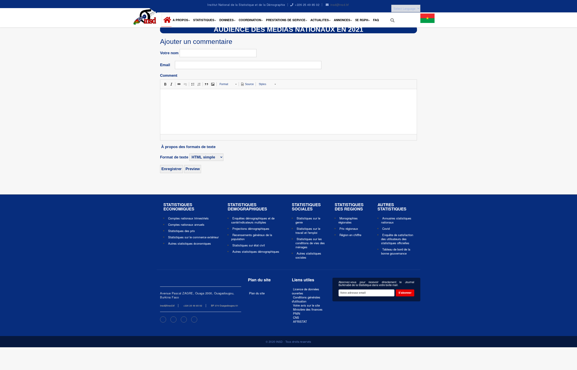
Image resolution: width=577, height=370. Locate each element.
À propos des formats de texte (188, 147)
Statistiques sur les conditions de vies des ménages (310, 243)
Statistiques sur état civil (248, 245)
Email (165, 65)
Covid (386, 228)
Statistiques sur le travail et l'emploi (307, 230)
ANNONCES (344, 22)
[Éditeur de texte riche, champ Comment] (288, 111)
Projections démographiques (250, 228)
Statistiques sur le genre (307, 220)
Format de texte (174, 157)
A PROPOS (182, 22)
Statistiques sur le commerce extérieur (193, 237)
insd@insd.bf (339, 4)
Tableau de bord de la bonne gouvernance (395, 251)
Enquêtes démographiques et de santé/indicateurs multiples (253, 220)
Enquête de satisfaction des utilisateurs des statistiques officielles (397, 239)
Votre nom (169, 53)
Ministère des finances (308, 309)
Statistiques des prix (181, 231)
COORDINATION (252, 22)
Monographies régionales (348, 220)
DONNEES (228, 22)
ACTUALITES (321, 22)
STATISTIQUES (205, 22)
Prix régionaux (348, 228)
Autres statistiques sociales (308, 255)
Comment (168, 75)
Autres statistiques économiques (189, 243)
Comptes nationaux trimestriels (188, 218)
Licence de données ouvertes (305, 291)
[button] (168, 20)
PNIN (296, 313)
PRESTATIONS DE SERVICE (287, 22)
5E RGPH (363, 22)
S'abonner (405, 293)
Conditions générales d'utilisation (306, 299)
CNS (296, 317)
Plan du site (257, 293)
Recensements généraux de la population (251, 237)
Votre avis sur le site (306, 305)
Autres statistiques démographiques (255, 251)
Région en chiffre (350, 235)
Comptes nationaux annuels (186, 224)
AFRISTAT (300, 321)
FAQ (376, 20)
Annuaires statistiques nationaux (396, 220)
